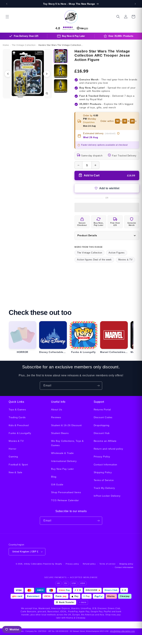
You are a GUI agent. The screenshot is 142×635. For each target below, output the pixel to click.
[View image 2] (61, 71)
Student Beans (60, 433)
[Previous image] (8, 73)
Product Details (87, 235)
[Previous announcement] (7, 4)
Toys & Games (17, 409)
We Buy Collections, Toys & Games (67, 443)
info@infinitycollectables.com (122, 631)
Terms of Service (104, 480)
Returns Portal (102, 409)
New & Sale (15, 472)
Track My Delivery (104, 488)
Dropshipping (101, 425)
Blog (53, 476)
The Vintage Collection (89, 252)
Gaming (13, 456)
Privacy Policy (102, 456)
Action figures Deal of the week (94, 259)
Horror (12, 448)
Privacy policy (72, 564)
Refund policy (89, 564)
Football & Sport (18, 464)
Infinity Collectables (33, 564)
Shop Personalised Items (66, 492)
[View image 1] (61, 56)
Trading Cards (17, 417)
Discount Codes (103, 417)
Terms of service (107, 564)
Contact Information (105, 464)
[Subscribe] (98, 386)
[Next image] (46, 73)
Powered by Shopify (52, 564)
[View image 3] (61, 86)
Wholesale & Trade (62, 453)
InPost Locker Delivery (107, 495)
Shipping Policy (103, 472)
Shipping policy (126, 564)
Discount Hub (102, 433)
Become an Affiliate (105, 441)
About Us (56, 409)
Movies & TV (125, 259)
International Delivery (64, 461)
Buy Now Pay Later (62, 468)
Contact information (124, 567)
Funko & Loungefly (20, 433)
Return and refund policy (108, 448)
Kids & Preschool (19, 425)
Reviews (56, 417)
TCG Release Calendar (65, 500)
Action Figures (117, 252)
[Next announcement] (135, 4)
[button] (7, 16)
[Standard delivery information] (118, 133)
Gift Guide (57, 484)
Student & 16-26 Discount (66, 425)
